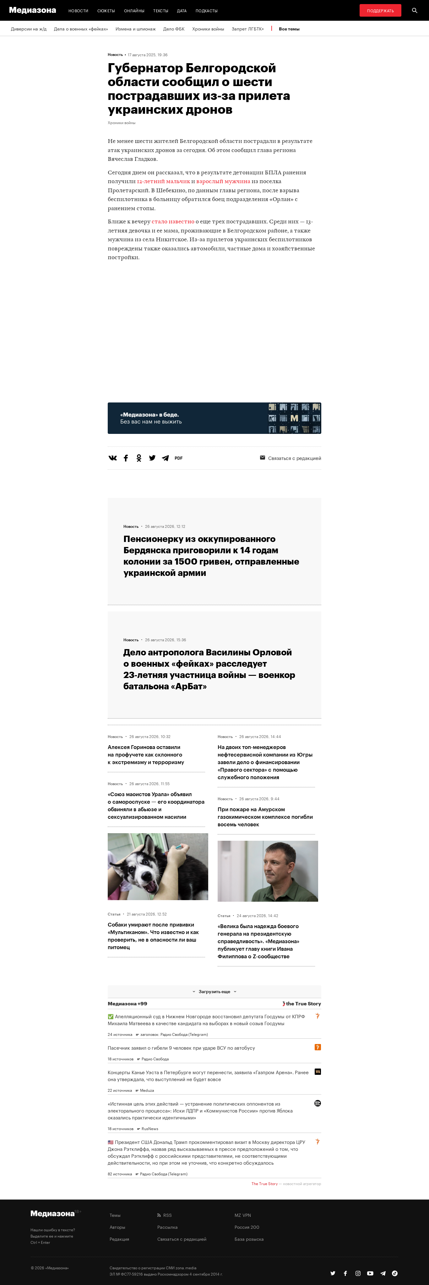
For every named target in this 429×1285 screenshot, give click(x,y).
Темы (115, 1214)
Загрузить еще (214, 991)
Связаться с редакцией (294, 457)
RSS (166, 1214)
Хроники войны (208, 28)
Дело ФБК (174, 28)
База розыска (249, 1238)
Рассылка (167, 1226)
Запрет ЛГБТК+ (248, 28)
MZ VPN (243, 1214)
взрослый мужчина (223, 181)
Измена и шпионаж (136, 28)
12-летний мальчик (163, 181)
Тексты (160, 10)
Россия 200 (247, 1226)
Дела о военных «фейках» (81, 28)
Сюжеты (106, 10)
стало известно (173, 222)
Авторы (117, 1226)
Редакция (119, 1238)
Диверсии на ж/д (28, 28)
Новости (78, 10)
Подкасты (207, 10)
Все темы (289, 28)
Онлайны (134, 10)
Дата (182, 10)
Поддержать (380, 10)
